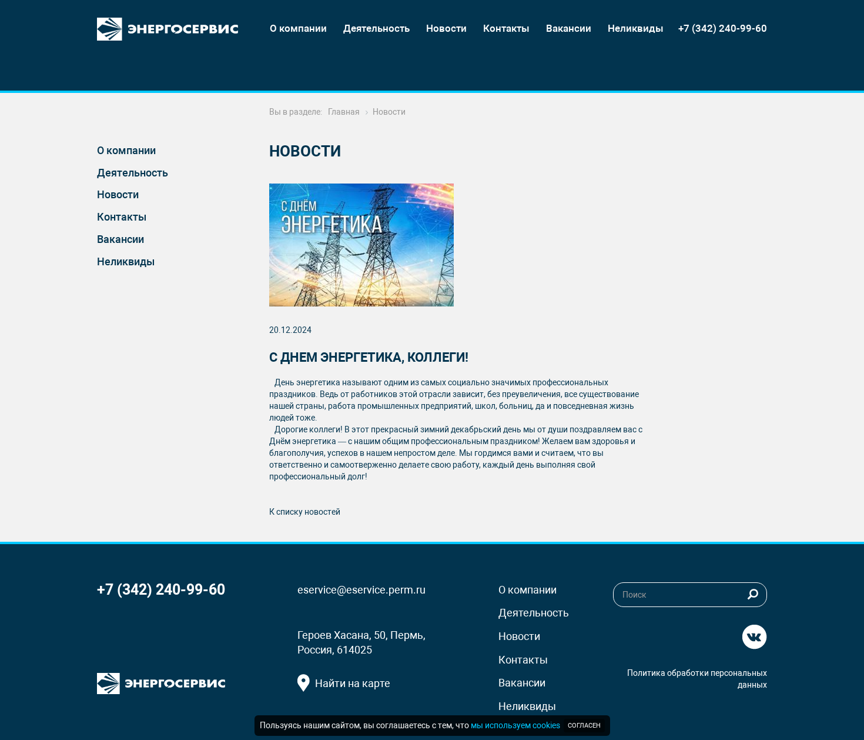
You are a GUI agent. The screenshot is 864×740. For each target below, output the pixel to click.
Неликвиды (126, 261)
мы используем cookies (515, 725)
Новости (118, 194)
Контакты (121, 217)
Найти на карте (352, 683)
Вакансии (120, 239)
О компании (126, 150)
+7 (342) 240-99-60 (722, 28)
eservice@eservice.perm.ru (361, 590)
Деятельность (132, 172)
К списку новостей (304, 511)
